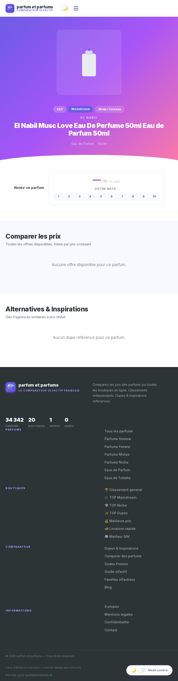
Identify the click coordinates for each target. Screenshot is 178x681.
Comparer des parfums (123, 556)
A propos (112, 606)
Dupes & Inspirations (121, 548)
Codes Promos (116, 564)
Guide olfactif (116, 572)
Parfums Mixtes (117, 454)
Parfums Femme (117, 447)
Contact (111, 630)
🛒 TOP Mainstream (121, 497)
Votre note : (106, 188)
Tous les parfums (119, 431)
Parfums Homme (118, 439)
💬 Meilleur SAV (117, 536)
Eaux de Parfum (117, 470)
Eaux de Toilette (118, 478)
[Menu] (76, 8)
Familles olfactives (120, 579)
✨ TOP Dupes (116, 513)
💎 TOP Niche (116, 505)
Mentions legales (119, 614)
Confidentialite (117, 622)
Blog (108, 587)
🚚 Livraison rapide (120, 529)
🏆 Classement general (123, 490)
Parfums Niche (116, 462)
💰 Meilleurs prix (118, 521)
